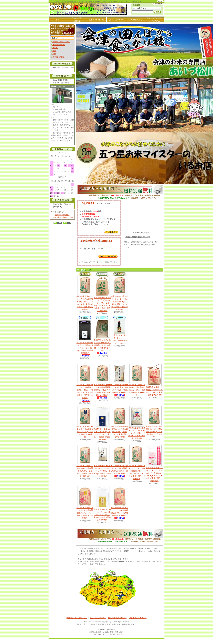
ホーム (58, 20)
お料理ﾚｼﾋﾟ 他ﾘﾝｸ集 (97, 20)
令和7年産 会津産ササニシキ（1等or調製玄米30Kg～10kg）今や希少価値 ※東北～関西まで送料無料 (102, 390)
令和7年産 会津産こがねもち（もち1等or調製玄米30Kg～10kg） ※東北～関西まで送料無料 (85, 513)
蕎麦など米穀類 (58, 45)
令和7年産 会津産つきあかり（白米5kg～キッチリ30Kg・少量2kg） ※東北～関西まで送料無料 (102, 434)
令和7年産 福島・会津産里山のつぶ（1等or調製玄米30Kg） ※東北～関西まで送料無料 (154, 432)
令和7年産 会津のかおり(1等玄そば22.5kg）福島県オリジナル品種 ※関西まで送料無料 (102, 345)
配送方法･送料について (117, 618)
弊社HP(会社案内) (135, 20)
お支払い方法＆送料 (116, 20)
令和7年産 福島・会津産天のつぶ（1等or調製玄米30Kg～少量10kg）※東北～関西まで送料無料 (119, 432)
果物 (54, 54)
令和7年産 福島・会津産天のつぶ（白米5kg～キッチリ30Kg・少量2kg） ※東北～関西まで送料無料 (136, 433)
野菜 (54, 51)
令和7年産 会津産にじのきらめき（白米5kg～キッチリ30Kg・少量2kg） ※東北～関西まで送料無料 (102, 471)
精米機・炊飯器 (58, 57)
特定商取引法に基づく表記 (77, 618)
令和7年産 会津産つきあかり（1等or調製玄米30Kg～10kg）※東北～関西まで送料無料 (85, 432)
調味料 (55, 48)
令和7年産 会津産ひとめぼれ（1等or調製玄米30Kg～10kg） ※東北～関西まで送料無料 (136, 390)
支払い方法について (98, 618)
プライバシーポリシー (137, 618)
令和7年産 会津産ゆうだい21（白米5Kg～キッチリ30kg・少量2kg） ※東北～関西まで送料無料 (85, 348)
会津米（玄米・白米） (61, 42)
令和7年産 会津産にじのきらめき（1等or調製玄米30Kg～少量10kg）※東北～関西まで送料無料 (85, 471)
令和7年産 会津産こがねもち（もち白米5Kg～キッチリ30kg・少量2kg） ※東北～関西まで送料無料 (102, 515)
